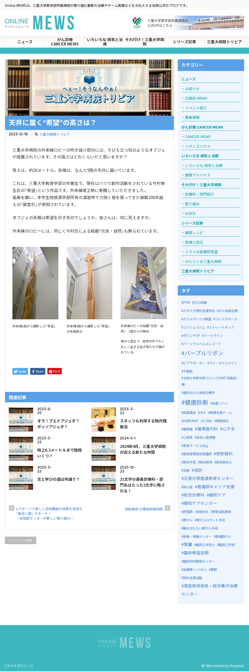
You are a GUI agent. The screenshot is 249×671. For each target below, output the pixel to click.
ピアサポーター (194, 363)
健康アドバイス (198, 175)
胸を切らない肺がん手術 (200, 528)
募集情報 (192, 117)
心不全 (228, 429)
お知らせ (192, 89)
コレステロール (226, 319)
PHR (186, 302)
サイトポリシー (19, 665)
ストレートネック (221, 327)
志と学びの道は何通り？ (58, 479)
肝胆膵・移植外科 (195, 511)
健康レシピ (194, 233)
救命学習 (189, 462)
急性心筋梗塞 (205, 437)
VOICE (190, 213)
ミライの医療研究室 (201, 252)
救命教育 (206, 462)
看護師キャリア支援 (215, 486)
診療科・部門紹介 (199, 194)
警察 (214, 569)
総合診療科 (194, 495)
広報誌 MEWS (196, 98)
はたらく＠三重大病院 (203, 262)
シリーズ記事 (184, 41)
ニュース (25, 41)
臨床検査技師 (196, 552)
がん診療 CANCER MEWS (202, 127)
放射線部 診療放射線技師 (144, 508)
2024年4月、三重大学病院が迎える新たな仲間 (143, 449)
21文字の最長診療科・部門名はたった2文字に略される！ (142, 485)
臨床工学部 (227, 544)
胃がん (188, 520)
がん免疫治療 (228, 310)
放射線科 (224, 453)
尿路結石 (222, 420)
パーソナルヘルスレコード (202, 343)
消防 (198, 470)
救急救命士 (224, 462)
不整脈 (188, 371)
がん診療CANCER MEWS (65, 41)
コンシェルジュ (194, 327)
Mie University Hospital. (225, 665)
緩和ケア (217, 495)
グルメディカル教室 (197, 319)
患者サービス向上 (195, 445)
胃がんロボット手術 (210, 520)
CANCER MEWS (198, 137)
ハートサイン (213, 335)
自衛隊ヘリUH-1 (195, 569)
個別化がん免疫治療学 (199, 392)
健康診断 (196, 402)
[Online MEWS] (39, 27)
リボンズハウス (198, 146)
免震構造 (189, 412)
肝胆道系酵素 (221, 511)
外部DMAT (191, 420)
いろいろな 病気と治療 (105, 41)
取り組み (192, 204)
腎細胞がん (223, 536)
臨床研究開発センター (199, 561)
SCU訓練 (200, 302)
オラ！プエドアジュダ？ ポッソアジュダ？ (60, 423)
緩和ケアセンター (200, 503)
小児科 (207, 420)
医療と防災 (194, 242)
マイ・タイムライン (223, 363)
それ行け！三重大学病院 (144, 41)
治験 (186, 470)
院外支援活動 (192, 577)
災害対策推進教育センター (208, 478)
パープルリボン (204, 353)
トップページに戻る (21, 540)
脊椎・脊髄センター (197, 536)
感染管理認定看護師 (197, 454)
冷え (203, 412)
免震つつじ (220, 403)
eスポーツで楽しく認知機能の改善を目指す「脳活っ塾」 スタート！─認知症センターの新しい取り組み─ (49, 513)
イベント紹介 (196, 108)
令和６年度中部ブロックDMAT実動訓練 (209, 381)
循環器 (188, 429)
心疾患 (188, 437)
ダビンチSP (191, 335)
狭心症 (188, 487)
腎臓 (188, 544)
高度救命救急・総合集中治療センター (209, 590)
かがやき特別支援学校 (199, 310)
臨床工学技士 (205, 544)
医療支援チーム (221, 412)
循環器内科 (207, 429)
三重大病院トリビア (224, 41)
